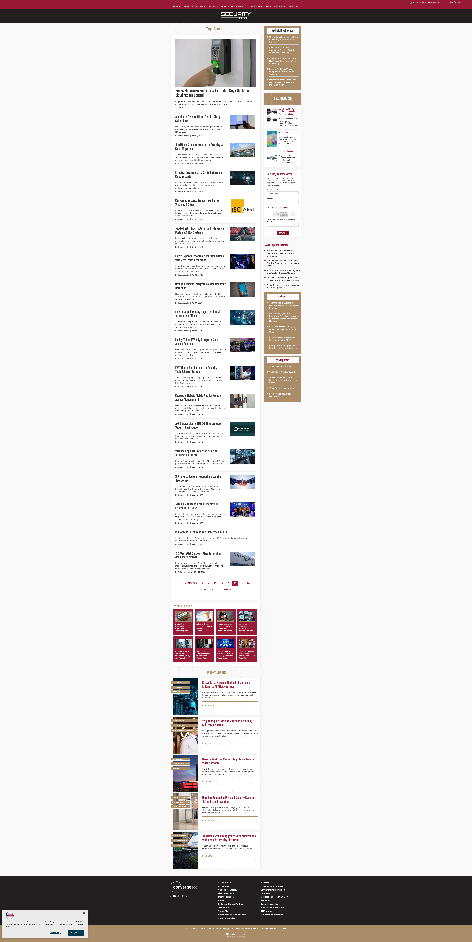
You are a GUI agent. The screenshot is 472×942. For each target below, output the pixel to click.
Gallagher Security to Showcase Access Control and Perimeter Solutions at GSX (247, 655)
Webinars (201, 7)
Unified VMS (283, 133)
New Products (282, 99)
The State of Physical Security (282, 372)
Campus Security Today (272, 886)
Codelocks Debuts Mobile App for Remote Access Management (198, 398)
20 (248, 583)
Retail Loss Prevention (181, 797)
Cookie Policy (234, 929)
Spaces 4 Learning (269, 904)
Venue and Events (179, 836)
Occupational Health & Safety (274, 897)
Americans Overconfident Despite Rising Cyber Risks (198, 119)
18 (235, 583)
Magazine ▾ (188, 7)
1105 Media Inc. (200, 929)
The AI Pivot (224, 911)
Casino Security (178, 759)
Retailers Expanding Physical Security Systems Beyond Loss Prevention (228, 800)
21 (205, 589)
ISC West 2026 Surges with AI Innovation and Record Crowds (198, 555)
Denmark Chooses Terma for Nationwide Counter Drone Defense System (282, 82)
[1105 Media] (179, 896)
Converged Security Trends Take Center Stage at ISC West (197, 202)
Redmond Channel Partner (230, 904)
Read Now (207, 705)
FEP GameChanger (286, 151)
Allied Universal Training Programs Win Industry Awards (204, 627)
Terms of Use (250, 929)
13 (202, 583)
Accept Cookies (76, 933)
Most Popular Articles (276, 245)
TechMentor (223, 907)
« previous (191, 583)
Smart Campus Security (280, 366)
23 (218, 589)
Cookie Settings (55, 933)
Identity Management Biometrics (185, 730)
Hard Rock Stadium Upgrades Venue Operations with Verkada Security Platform (229, 838)
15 (215, 583)
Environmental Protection (273, 890)
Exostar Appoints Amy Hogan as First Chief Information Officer (199, 314)
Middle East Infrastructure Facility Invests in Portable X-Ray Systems (200, 230)
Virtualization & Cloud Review (232, 914)
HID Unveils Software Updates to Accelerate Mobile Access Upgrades (203, 655)
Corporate (176, 692)
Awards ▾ (213, 7)
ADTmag (265, 882)
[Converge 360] (183, 887)
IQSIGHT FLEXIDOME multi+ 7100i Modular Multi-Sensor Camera (287, 111)
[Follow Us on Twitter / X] (455, 2)
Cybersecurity (177, 687)
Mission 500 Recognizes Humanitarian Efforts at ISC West (196, 506)
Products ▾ (256, 7)
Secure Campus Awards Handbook (280, 395)
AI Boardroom (224, 882)
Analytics (175, 768)
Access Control (178, 721)
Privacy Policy (284, 207)
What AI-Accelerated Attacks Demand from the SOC (282, 338)
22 (211, 589)
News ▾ (176, 7)
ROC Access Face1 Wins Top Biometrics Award (201, 532)
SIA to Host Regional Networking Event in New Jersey (198, 478)
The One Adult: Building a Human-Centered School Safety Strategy (283, 305)
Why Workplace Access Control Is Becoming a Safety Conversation (228, 723)
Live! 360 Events (226, 893)
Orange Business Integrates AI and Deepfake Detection (200, 286)
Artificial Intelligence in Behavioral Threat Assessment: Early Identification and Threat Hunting (283, 317)
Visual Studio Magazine (272, 914)
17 (228, 583)
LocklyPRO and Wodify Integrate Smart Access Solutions (197, 342)
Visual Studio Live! (226, 918)
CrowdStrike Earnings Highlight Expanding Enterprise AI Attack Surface (226, 685)
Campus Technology (227, 890)
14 (208, 583)
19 (241, 583)
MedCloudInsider (226, 897)
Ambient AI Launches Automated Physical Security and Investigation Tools (246, 629)
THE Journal (266, 911)
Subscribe (294, 7)
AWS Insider (224, 886)
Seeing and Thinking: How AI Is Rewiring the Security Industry (283, 346)
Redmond (265, 900)
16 (222, 583)
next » (227, 589)
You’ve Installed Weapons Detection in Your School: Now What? (283, 380)
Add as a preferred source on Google (426, 3)
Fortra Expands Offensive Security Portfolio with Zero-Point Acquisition (199, 258)
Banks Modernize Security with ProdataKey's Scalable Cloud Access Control (212, 93)
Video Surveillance (179, 840)
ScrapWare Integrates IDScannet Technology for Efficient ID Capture (181, 629)
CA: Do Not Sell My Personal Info (271, 929)
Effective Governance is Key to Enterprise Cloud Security (198, 175)
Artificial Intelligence (180, 682)
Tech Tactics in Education (272, 907)
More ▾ (268, 7)
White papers (227, 7)
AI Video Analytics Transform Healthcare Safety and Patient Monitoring (183, 655)
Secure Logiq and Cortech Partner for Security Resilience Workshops (225, 654)
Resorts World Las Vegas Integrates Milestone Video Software (228, 761)
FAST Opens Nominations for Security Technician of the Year (196, 370)
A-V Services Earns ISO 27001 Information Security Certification (198, 425)
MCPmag (265, 893)
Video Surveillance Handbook (283, 388)
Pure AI (221, 900)
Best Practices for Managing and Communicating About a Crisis (282, 329)
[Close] (84, 913)
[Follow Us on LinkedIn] (451, 2)
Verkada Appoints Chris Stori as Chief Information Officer (196, 453)
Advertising (280, 7)
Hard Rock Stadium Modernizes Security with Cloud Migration (200, 147)
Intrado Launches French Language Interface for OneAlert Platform (224, 627)
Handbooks (242, 7)
